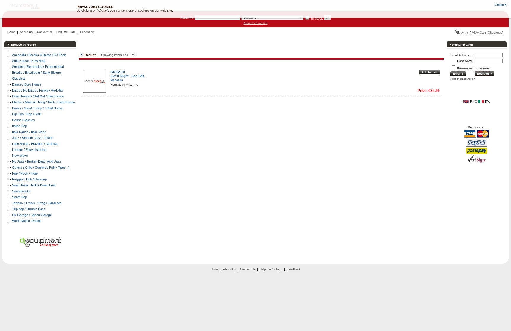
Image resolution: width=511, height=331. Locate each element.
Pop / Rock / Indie (25, 173)
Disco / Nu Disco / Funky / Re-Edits (37, 90)
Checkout (495, 32)
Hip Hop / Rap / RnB (26, 114)
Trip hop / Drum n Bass (29, 209)
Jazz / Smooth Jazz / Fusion (32, 138)
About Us (26, 31)
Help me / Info (66, 31)
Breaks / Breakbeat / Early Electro (36, 72)
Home (11, 31)
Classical (18, 78)
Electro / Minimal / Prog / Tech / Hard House (43, 102)
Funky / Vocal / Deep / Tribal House (37, 108)
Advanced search (256, 23)
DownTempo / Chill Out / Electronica (38, 96)
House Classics (23, 120)
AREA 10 (118, 72)
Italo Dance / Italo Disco (29, 132)
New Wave (20, 155)
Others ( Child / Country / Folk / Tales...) (40, 167)
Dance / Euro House (26, 84)
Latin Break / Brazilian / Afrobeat (35, 143)
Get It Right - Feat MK (128, 76)
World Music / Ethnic (26, 221)
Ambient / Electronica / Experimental (38, 66)
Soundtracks (21, 191)
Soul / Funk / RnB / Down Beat (34, 185)
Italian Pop (19, 126)
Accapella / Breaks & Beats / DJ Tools (39, 55)
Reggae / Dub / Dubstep (29, 179)
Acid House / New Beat (28, 61)
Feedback (87, 31)
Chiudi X (501, 5)
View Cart (479, 32)
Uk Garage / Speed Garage (32, 215)
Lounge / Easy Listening (29, 149)
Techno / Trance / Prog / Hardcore (37, 203)
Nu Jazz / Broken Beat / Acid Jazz (36, 161)
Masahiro (117, 79)
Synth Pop (19, 197)
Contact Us (44, 31)
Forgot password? (462, 78)
